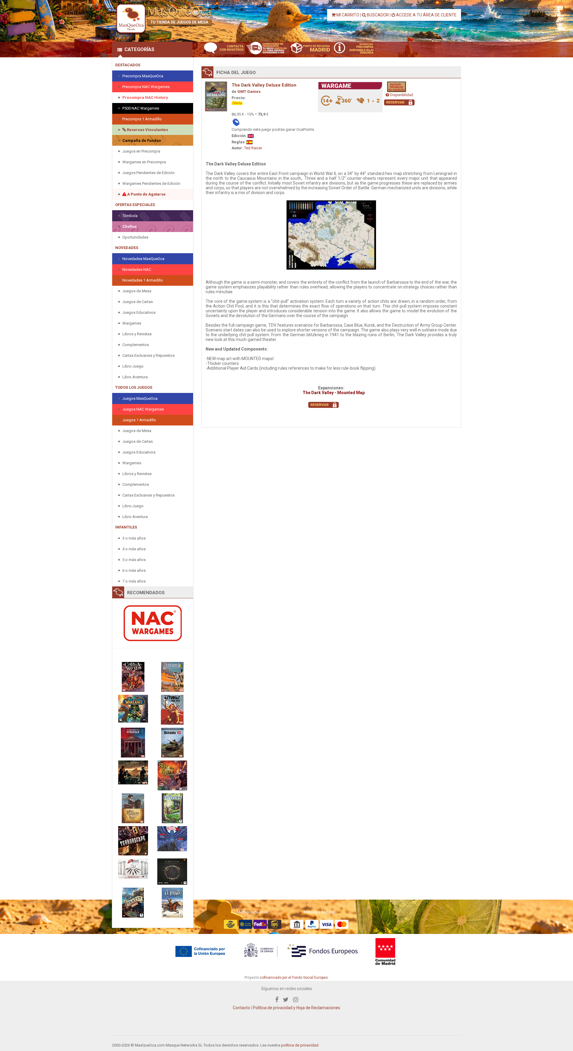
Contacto (241, 1007)
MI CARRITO (347, 15)
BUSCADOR (377, 15)
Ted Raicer (253, 148)
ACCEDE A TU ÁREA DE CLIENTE (426, 15)
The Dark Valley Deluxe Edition (264, 85)
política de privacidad (299, 1045)
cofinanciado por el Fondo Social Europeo (294, 977)
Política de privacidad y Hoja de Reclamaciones (296, 1007)
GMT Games (249, 91)
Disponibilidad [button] (401, 95)
